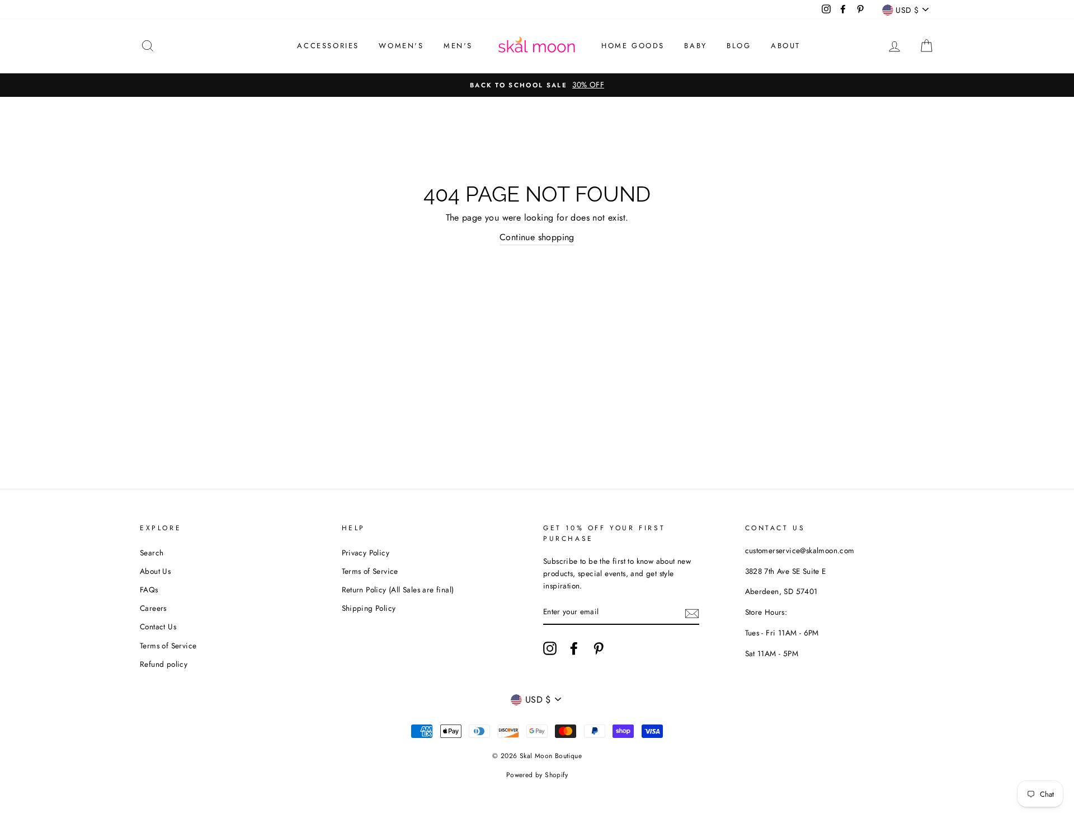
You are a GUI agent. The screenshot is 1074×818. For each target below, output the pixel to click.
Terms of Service (168, 645)
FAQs (149, 589)
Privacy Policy (366, 552)
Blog (739, 45)
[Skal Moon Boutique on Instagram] (550, 648)
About (785, 45)
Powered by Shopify (537, 775)
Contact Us (158, 626)
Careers (153, 608)
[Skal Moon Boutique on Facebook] (574, 648)
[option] (537, 85)
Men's (458, 45)
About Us (155, 571)
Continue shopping (537, 237)
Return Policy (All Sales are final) (398, 589)
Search (151, 552)
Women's (401, 45)
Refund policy (163, 664)
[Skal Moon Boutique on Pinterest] (598, 648)
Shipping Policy (369, 608)
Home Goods (633, 45)
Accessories (328, 45)
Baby (695, 45)
